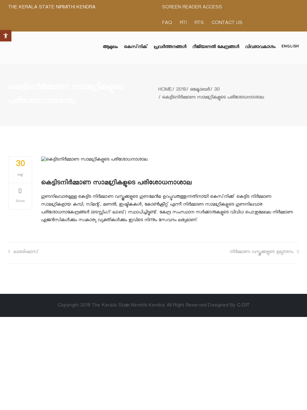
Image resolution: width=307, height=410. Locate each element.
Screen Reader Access (192, 8)
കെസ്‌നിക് (136, 47)
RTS (199, 23)
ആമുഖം (110, 47)
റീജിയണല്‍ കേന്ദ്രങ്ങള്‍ (215, 47)
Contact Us (226, 23)
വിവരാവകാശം (260, 47)
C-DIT (243, 306)
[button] (5, 35)
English (290, 46)
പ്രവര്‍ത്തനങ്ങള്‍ (170, 47)
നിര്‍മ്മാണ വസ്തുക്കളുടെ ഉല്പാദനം (262, 252)
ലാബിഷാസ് (26, 252)
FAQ (167, 23)
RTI (183, 23)
